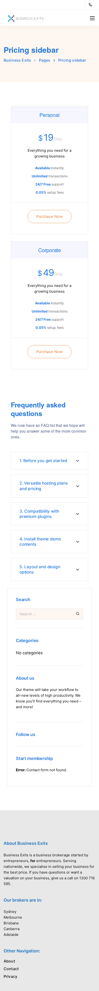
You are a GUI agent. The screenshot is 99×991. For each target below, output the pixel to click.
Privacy (10, 976)
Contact (11, 968)
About (9, 961)
